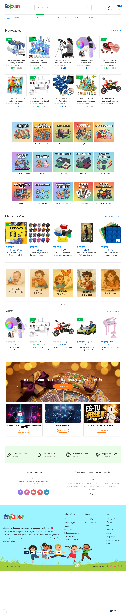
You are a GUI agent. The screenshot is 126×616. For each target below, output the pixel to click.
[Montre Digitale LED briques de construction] (39, 233)
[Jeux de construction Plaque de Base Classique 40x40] (110, 233)
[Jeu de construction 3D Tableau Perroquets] (15, 85)
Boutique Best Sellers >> (112, 216)
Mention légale (69, 523)
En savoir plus (63, 386)
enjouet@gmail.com (92, 519)
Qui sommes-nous (70, 519)
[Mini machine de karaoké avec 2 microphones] (86, 47)
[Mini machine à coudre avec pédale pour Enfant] (39, 85)
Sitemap (108, 533)
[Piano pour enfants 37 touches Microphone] (110, 327)
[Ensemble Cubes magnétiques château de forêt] (86, 85)
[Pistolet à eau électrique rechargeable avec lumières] (15, 47)
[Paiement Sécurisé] (68, 454)
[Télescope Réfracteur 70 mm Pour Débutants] (63, 47)
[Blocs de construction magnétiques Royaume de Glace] (39, 47)
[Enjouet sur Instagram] (27, 492)
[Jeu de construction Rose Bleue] (63, 85)
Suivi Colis (109, 526)
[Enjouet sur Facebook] (20, 492)
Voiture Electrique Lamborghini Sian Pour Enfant (86, 349)
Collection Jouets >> (114, 311)
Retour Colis (110, 529)
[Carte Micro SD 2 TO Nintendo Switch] (16, 233)
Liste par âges (110, 537)
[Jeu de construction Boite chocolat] (110, 47)
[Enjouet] (15, 283)
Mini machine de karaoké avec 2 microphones (86, 62)
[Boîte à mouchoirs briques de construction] (63, 233)
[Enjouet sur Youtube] (33, 492)
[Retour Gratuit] (38, 454)
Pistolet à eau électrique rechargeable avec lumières (15, 62)
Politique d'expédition (72, 546)
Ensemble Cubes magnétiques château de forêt (86, 100)
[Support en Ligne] (97, 454)
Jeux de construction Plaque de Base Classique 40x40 (110, 254)
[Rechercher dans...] (88, 7)
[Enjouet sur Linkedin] (46, 492)
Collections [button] (15, 18)
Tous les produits (115, 30)
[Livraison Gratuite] (9, 454)
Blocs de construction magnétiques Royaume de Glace (39, 62)
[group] (15, 65)
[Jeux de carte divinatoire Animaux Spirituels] (86, 233)
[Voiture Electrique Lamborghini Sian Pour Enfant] (86, 327)
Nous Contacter (90, 523)
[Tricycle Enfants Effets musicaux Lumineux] (110, 85)
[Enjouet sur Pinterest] (40, 492)
